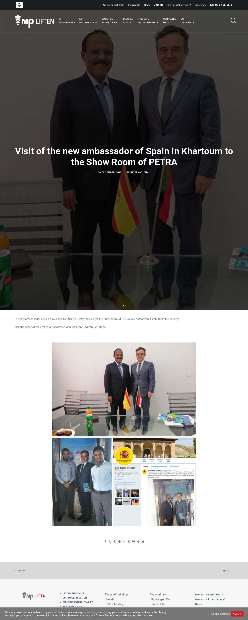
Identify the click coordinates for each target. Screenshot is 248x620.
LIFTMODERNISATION (88, 20)
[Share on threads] (114, 541)
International (140, 172)
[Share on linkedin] (124, 541)
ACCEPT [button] (237, 613)
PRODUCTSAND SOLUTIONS (146, 20)
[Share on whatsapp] (129, 541)
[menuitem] (114, 5)
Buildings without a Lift (78, 602)
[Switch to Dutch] (19, 5)
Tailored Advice (72, 606)
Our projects (134, 5)
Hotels (110, 599)
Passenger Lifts (160, 599)
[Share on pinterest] (119, 541)
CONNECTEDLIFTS (169, 20)
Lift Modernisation (75, 598)
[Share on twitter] (110, 541)
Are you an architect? (113, 5)
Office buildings (115, 604)
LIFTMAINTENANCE (67, 20)
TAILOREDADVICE (128, 20)
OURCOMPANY (186, 20)
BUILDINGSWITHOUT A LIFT (110, 20)
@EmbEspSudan (95, 327)
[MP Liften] (34, 21)
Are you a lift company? (179, 5)
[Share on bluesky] (133, 541)
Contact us (200, 5)
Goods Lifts (158, 604)
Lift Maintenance (74, 593)
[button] (232, 21)
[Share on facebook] (105, 541)
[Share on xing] (138, 541)
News (147, 5)
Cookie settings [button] (220, 613)
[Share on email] (143, 541)
